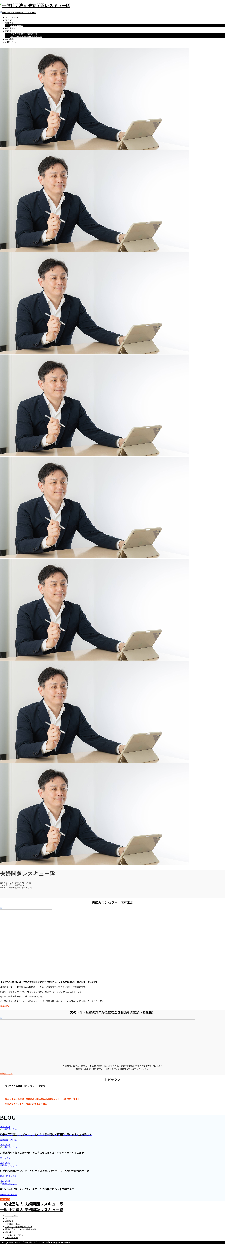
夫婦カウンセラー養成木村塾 (24, 34)
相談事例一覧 (16, 26)
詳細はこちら (6, 1073)
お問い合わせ (11, 42)
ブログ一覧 (5, 1199)
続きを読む (5, 1006)
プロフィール (11, 17)
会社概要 (9, 39)
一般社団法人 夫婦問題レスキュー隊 (31, 1204)
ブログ (8, 20)
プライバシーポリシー (15, 1235)
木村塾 (8, 31)
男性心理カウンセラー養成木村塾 (26, 36)
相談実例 (9, 23)
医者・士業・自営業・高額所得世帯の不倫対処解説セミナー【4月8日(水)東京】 (42, 1099)
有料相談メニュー (13, 28)
